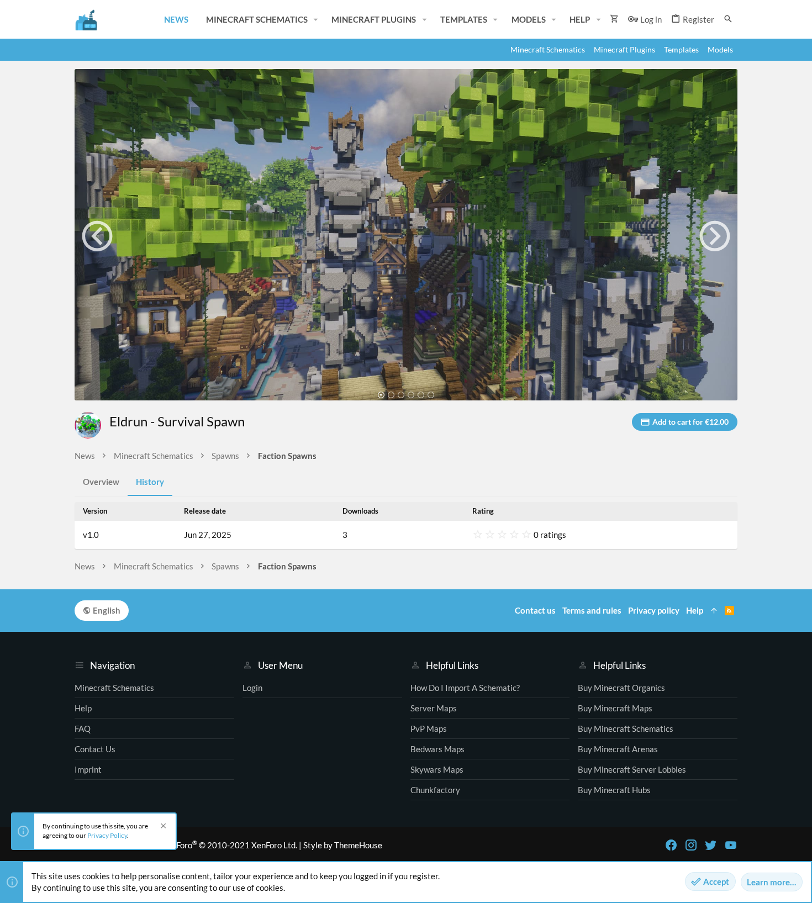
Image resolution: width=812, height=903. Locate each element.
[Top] (713, 610)
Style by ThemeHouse (342, 845)
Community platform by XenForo (186, 845)
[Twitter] (711, 845)
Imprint (88, 769)
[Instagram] (691, 845)
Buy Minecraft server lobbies (632, 769)
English (105, 610)
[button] (316, 20)
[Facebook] (671, 845)
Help (83, 708)
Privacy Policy (107, 835)
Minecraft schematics (114, 688)
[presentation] (97, 236)
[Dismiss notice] (161, 827)
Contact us (95, 749)
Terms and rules (591, 610)
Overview (101, 482)
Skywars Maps (436, 769)
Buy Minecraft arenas (618, 749)
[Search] (728, 19)
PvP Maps (428, 728)
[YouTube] (730, 845)
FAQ (83, 728)
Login (252, 688)
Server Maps (433, 708)
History (150, 482)
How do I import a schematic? (465, 688)
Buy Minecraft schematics (625, 728)
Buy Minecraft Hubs (614, 790)
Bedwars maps (437, 749)
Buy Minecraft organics (621, 688)
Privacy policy (653, 610)
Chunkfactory (435, 790)
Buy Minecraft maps (615, 708)
